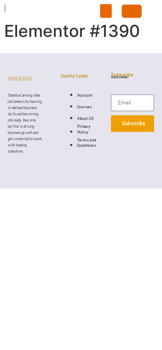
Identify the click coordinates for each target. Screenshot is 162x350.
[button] (106, 11)
